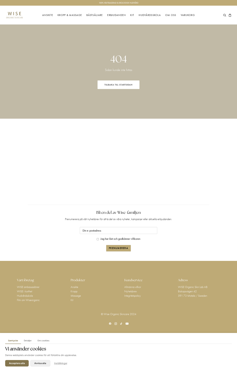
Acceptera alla (17, 363)
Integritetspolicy (132, 295)
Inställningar (60, 363)
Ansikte (47, 15)
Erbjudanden (116, 15)
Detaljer (28, 340)
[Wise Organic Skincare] (14, 15)
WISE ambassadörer (28, 287)
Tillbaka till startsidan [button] (118, 84)
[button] (225, 15)
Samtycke (13, 340)
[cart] (229, 15)
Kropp (74, 291)
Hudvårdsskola (150, 15)
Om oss (170, 15)
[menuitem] (47, 15)
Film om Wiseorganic (28, 300)
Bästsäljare (94, 15)
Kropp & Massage (70, 15)
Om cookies (43, 340)
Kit (132, 15)
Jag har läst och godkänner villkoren (120, 239)
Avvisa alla (40, 363)
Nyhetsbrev (130, 291)
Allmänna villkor (132, 287)
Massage (76, 295)
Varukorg (188, 15)
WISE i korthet (24, 291)
